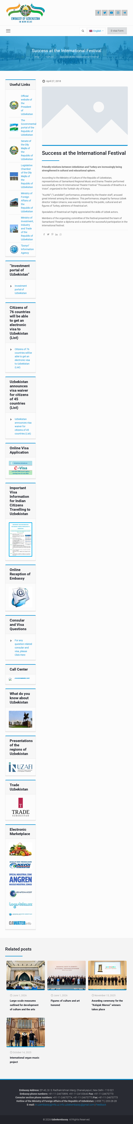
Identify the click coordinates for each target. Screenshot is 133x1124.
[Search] (82, 30)
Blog (36, 56)
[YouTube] (111, 13)
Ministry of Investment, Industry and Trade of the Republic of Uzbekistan (27, 228)
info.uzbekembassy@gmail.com (77, 1104)
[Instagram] (118, 13)
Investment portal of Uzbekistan (21, 289)
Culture (50, 56)
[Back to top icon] (119, 1119)
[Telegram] (124, 13)
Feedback (101, 1104)
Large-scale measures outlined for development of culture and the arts (24, 1005)
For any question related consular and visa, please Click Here (23, 647)
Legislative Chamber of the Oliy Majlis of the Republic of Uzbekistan (27, 176)
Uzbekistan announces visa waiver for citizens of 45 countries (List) (23, 426)
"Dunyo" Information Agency (27, 249)
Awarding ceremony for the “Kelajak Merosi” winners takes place (107, 1005)
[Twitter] (104, 13)
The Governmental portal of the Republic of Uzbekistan (28, 127)
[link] (20, 468)
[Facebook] (98, 13)
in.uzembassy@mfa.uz (47, 1104)
